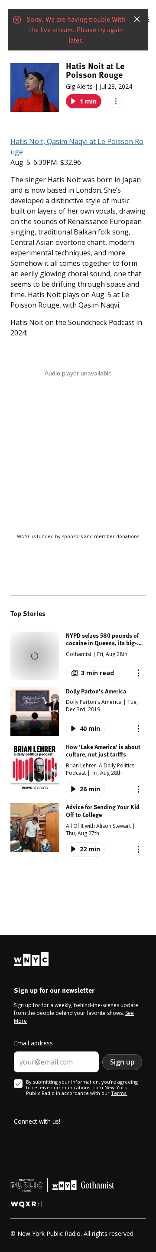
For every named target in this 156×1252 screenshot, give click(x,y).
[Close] (137, 19)
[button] (78, 656)
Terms (119, 1093)
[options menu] (115, 101)
